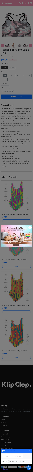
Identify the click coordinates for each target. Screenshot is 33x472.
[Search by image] (3, 461)
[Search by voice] (6, 461)
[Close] (30, 227)
